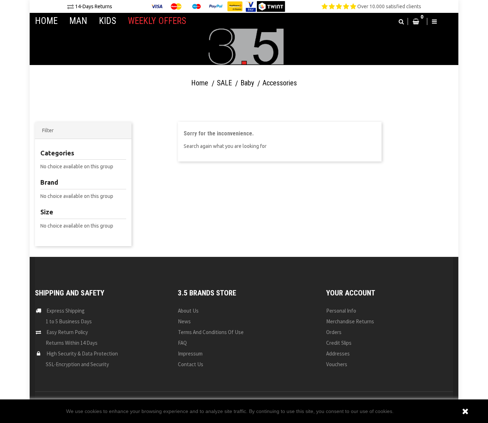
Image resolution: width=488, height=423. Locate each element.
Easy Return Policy (67, 332)
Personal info (341, 310)
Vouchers (336, 364)
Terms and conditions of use (211, 332)
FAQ (182, 342)
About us (188, 310)
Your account (350, 293)
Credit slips (339, 342)
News (184, 321)
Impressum (190, 353)
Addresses (338, 353)
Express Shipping (65, 310)
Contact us (190, 364)
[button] (401, 21)
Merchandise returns (350, 321)
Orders (334, 332)
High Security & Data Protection (82, 353)
